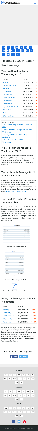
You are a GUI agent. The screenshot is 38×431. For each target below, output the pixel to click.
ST (31, 51)
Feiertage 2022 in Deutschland (15, 191)
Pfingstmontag (7, 101)
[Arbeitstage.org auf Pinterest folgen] (24, 423)
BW (4, 47)
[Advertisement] (19, 26)
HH (26, 47)
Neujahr (5, 82)
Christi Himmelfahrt (9, 97)
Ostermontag (7, 91)
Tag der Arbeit (7, 94)
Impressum (30, 428)
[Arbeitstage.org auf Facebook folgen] (13, 423)
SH (4, 54)
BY (8, 47)
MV (4, 51)
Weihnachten (7, 113)
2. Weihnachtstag (8, 116)
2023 (18, 54)
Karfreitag (6, 88)
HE (30, 47)
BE (12, 47)
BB (17, 47)
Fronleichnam (7, 104)
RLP (18, 51)
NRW (12, 51)
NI (8, 51)
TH (8, 54)
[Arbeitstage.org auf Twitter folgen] (19, 423)
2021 (13, 54)
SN (27, 51)
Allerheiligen (7, 110)
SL (23, 51)
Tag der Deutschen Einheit (11, 107)
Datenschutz (21, 428)
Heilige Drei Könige (9, 85)
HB (21, 47)
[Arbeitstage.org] (10, 4)
